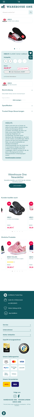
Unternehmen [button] (8, 330)
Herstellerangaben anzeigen (13, 157)
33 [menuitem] (15, 61)
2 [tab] (17, 49)
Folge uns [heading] (17, 392)
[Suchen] (31, 12)
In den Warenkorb (17, 72)
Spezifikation (7, 105)
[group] (17, 295)
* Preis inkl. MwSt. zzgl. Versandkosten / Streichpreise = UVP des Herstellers (16, 405)
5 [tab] (22, 231)
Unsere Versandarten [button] (10, 379)
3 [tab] (19, 49)
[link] (17, 215)
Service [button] (5, 325)
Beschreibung (7, 90)
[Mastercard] (14, 361)
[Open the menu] (4, 1)
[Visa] (21, 361)
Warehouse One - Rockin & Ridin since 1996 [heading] (16, 401)
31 (5, 61)
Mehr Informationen (11, 76)
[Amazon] (6, 361)
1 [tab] (14, 49)
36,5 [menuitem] (25, 61)
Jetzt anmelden (17, 185)
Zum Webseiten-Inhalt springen (8, 1)
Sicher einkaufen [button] (9, 335)
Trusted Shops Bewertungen (13, 111)
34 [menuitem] (20, 61)
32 (10, 61)
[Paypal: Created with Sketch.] (6, 367)
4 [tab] (20, 231)
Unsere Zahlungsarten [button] (11, 357)
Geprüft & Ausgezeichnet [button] (12, 340)
